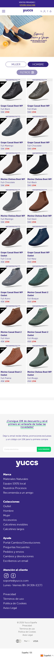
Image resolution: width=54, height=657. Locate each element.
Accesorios (10, 520)
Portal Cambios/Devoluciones (21, 542)
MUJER (15, 64)
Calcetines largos (13, 529)
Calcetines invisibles (15, 524)
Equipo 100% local (14, 483)
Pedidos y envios (13, 551)
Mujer (6, 515)
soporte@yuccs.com (16, 580)
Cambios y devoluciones (18, 556)
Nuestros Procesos (15, 488)
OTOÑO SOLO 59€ (27, 5)
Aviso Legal (10, 608)
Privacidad (9, 594)
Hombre (8, 510)
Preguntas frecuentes (16, 547)
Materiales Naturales (15, 479)
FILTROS (25, 72)
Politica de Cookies (15, 603)
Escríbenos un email (15, 560)
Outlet (7, 506)
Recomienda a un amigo (18, 492)
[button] (47, 655)
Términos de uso (13, 598)
